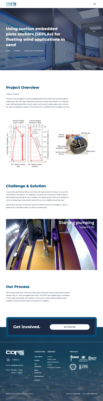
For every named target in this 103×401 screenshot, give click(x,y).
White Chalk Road (92, 394)
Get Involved (70, 327)
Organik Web (76, 394)
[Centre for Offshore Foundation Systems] (11, 4)
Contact (37, 380)
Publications (39, 376)
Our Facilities (37, 365)
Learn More (38, 356)
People (36, 360)
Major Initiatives (38, 371)
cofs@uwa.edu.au (17, 365)
